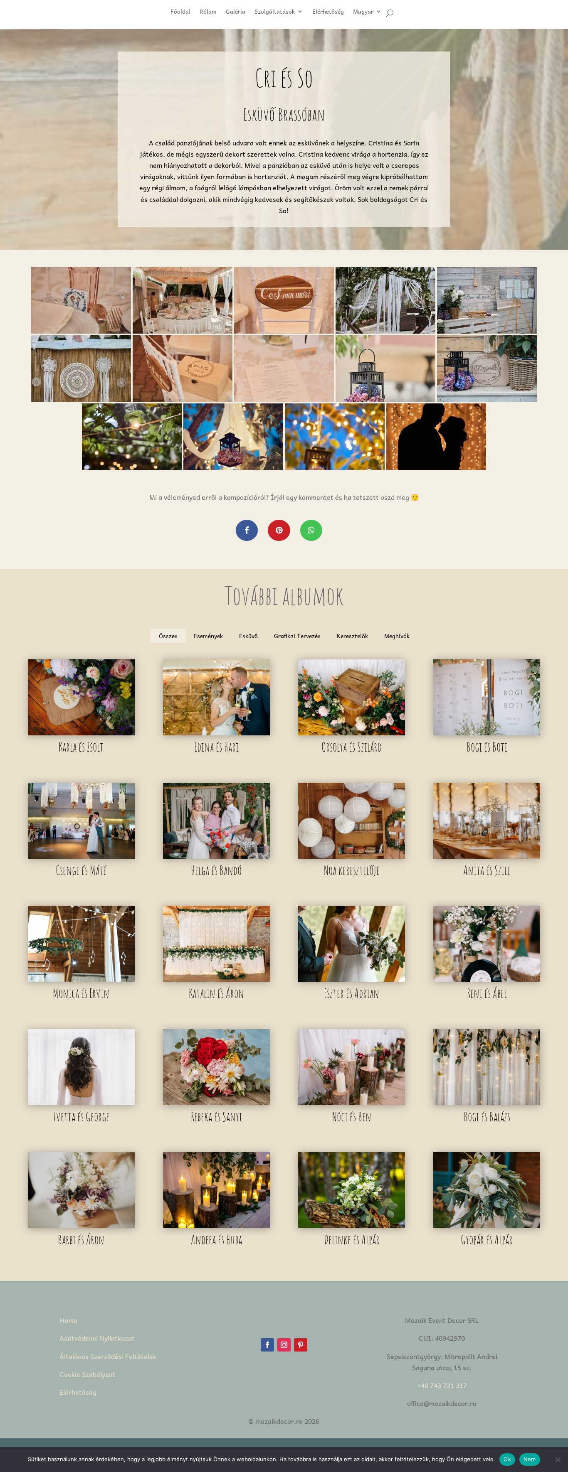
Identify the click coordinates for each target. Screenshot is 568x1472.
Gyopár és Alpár (487, 1239)
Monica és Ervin (81, 993)
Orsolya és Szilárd (351, 746)
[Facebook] (247, 530)
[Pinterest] (279, 530)
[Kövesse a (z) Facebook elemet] (267, 1345)
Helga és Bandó (216, 870)
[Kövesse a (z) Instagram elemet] (284, 1345)
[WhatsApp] (311, 530)
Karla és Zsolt (81, 746)
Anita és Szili (486, 870)
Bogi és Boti (487, 746)
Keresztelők (352, 635)
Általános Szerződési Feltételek (107, 1356)
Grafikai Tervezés (297, 635)
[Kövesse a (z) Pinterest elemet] (300, 1345)
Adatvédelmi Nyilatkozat (97, 1337)
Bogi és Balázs (487, 1116)
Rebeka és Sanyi (216, 1116)
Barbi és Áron (81, 1239)
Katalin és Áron (216, 993)
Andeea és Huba (216, 1239)
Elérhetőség (77, 1391)
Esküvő (248, 635)
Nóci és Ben (351, 1116)
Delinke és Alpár (352, 1239)
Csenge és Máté (81, 870)
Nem (530, 1459)
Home (68, 1320)
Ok (507, 1459)
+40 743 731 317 (442, 1385)
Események (208, 635)
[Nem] (557, 1459)
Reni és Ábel (487, 993)
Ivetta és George (81, 1116)
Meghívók (397, 635)
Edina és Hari (216, 746)
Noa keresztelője (352, 870)
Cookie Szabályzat (87, 1374)
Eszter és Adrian (351, 993)
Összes (168, 635)
